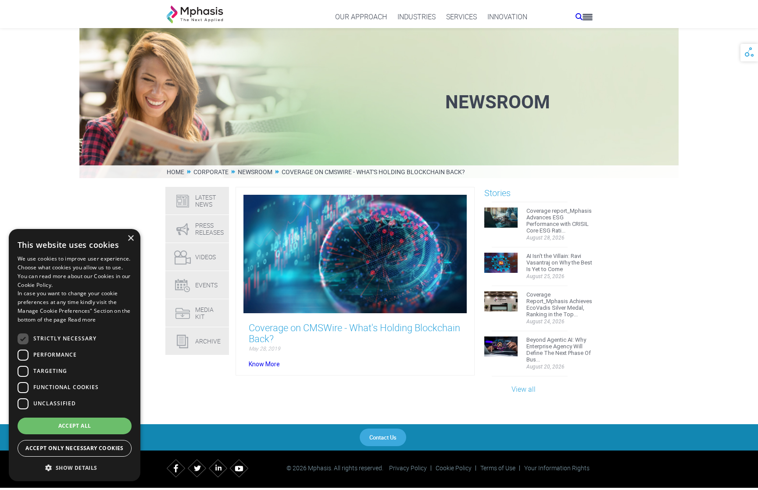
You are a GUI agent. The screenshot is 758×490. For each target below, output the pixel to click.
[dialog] (74, 355)
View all (523, 389)
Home (175, 172)
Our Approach (361, 16)
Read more (82, 319)
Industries (416, 16)
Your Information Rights (557, 468)
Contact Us (383, 437)
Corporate (211, 172)
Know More (264, 364)
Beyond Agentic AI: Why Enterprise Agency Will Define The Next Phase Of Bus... (558, 349)
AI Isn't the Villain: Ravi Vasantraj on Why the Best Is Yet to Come (559, 262)
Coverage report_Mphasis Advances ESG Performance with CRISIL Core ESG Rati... (559, 220)
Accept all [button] (74, 425)
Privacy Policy (408, 468)
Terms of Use (497, 468)
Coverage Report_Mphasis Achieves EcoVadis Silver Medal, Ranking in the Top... (559, 304)
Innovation (507, 16)
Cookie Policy (454, 468)
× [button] (130, 238)
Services (461, 16)
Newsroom (255, 172)
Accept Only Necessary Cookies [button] (74, 448)
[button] (75, 467)
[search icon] (579, 16)
